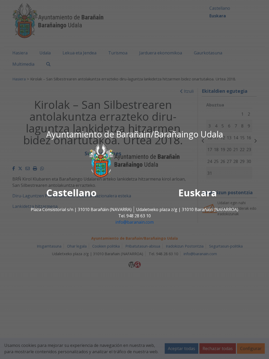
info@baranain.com (134, 222)
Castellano (71, 193)
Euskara (197, 193)
